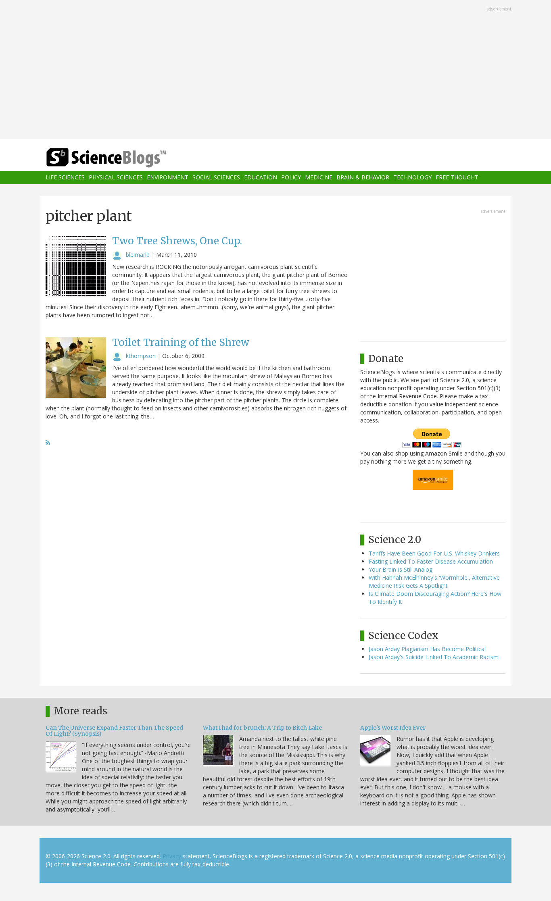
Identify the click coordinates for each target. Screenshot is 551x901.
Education (260, 177)
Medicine (318, 177)
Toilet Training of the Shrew (180, 342)
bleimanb (138, 254)
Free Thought (457, 177)
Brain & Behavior (362, 177)
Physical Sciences (116, 177)
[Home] (122, 158)
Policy (291, 177)
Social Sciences (216, 177)
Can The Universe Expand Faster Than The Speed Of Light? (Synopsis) (114, 730)
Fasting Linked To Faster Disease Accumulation (431, 561)
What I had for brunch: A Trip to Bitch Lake (262, 727)
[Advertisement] (275, 70)
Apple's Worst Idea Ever (393, 727)
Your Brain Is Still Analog (400, 569)
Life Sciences (65, 177)
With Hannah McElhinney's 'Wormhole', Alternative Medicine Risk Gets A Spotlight (434, 581)
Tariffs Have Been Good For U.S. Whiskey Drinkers (434, 553)
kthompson (141, 356)
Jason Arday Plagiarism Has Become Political (427, 649)
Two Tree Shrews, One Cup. (177, 241)
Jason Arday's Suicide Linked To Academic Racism (434, 657)
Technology (412, 177)
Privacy (172, 856)
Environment (167, 177)
